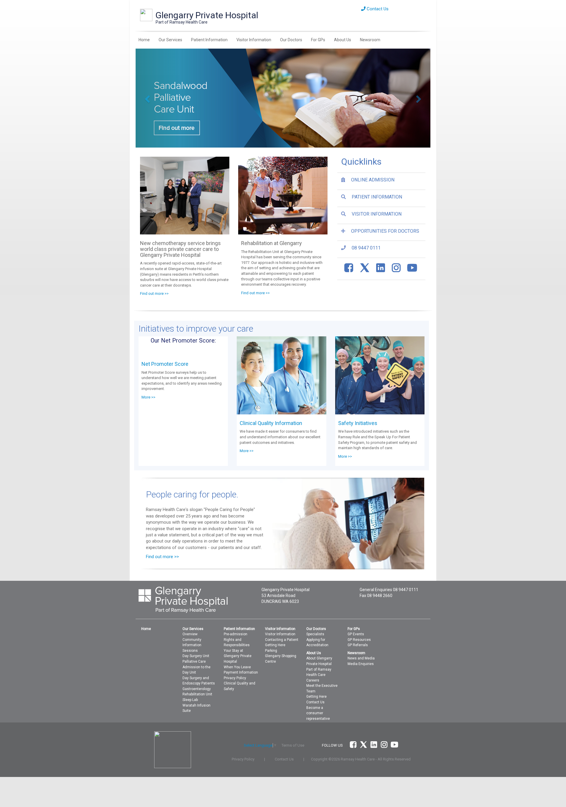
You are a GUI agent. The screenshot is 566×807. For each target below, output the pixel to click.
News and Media (361, 658)
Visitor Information (253, 39)
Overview (190, 634)
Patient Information (209, 39)
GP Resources (359, 640)
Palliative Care (194, 661)
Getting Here (275, 645)
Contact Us (377, 8)
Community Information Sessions (191, 645)
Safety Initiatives (357, 423)
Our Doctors (291, 39)
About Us (342, 39)
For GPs (318, 39)
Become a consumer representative (318, 713)
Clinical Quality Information (271, 423)
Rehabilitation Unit (197, 694)
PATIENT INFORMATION (377, 197)
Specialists (315, 634)
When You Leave (237, 667)
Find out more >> (154, 293)
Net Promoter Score (165, 364)
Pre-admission (235, 634)
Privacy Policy (235, 678)
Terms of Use (293, 745)
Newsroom (370, 39)
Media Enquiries (361, 664)
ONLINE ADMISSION (372, 180)
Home (144, 39)
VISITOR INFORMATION (377, 214)
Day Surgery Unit (195, 656)
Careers (312, 680)
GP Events (356, 634)
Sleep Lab (190, 700)
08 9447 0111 (366, 248)
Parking (271, 651)
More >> (148, 397)
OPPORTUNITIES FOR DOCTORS (385, 231)
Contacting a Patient (281, 640)
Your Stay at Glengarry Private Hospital (237, 656)
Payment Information (241, 672)
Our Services (170, 39)
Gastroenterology (196, 689)
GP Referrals (358, 645)
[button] (158, 98)
